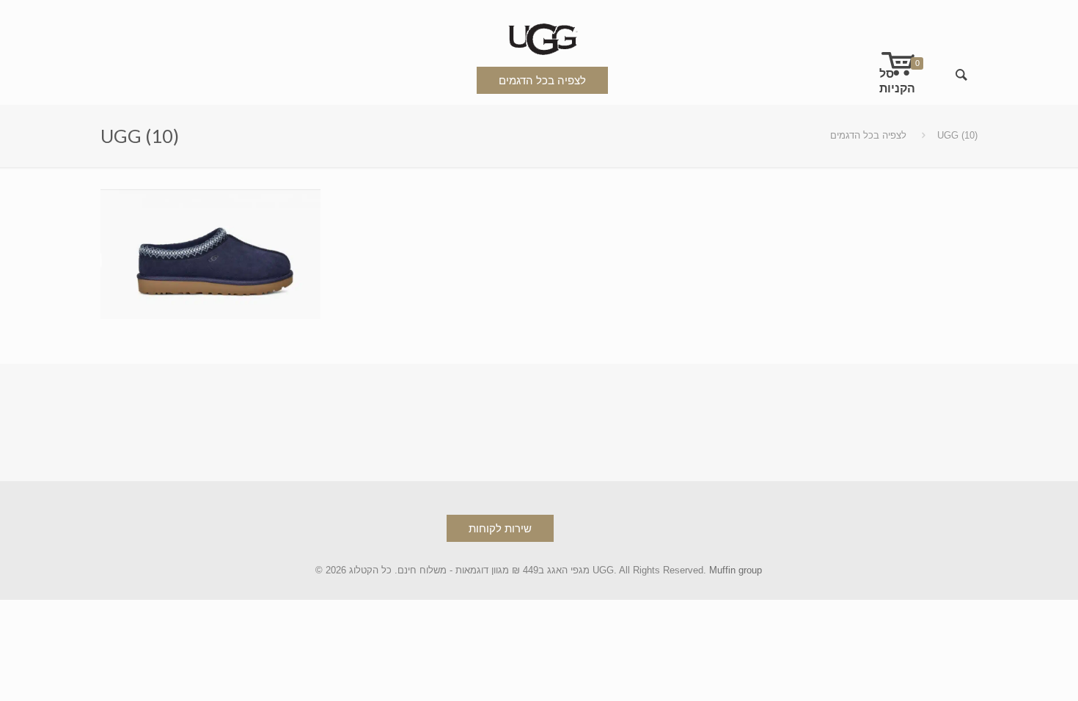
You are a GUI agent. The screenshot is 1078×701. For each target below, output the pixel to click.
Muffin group (735, 570)
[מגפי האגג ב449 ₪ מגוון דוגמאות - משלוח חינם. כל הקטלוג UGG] (539, 36)
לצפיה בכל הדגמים (542, 80)
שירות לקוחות (500, 528)
